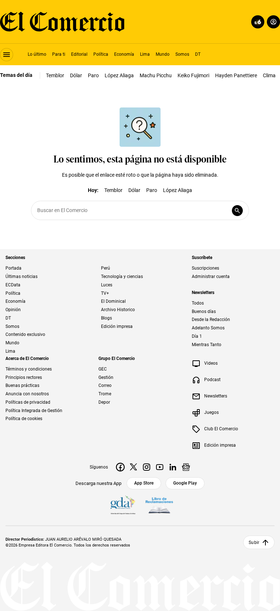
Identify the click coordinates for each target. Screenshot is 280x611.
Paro (93, 75)
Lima (145, 54)
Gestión (105, 377)
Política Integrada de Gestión (33, 410)
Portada (13, 268)
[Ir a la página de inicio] (62, 22)
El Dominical (113, 301)
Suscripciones (205, 268)
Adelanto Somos (208, 327)
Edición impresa (117, 326)
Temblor (55, 75)
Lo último (37, 54)
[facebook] (120, 467)
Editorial (79, 54)
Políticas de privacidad (27, 402)
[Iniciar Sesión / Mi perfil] (273, 21)
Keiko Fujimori (193, 75)
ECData (12, 284)
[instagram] (146, 467)
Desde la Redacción (211, 319)
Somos (182, 54)
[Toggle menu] (6, 54)
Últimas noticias (21, 276)
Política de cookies (23, 418)
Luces (106, 284)
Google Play (185, 483)
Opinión (13, 309)
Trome (104, 393)
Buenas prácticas (22, 385)
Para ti (58, 54)
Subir (254, 542)
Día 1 (197, 336)
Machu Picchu (156, 75)
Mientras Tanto (206, 344)
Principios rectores (23, 377)
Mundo (163, 54)
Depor (104, 402)
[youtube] (159, 467)
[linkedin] (172, 467)
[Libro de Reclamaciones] (159, 506)
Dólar (76, 75)
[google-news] (186, 467)
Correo (105, 385)
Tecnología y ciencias (122, 276)
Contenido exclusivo (25, 334)
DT (198, 54)
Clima (269, 75)
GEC (102, 369)
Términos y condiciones (28, 369)
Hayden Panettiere (236, 75)
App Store (143, 483)
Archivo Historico (118, 309)
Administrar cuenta (211, 276)
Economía (124, 54)
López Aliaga (119, 75)
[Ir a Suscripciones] (256, 21)
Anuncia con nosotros (27, 393)
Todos (198, 303)
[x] (133, 467)
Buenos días (204, 311)
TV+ (105, 293)
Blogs (106, 318)
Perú (105, 268)
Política (100, 54)
